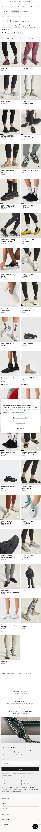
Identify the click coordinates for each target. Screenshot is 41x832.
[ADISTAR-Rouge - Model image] (10, 54)
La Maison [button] (4, 804)
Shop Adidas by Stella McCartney (12, 33)
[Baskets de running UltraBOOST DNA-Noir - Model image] (10, 225)
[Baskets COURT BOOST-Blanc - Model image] (31, 156)
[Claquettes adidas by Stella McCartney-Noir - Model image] (31, 438)
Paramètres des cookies (20, 417)
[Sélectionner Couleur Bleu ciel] (7, 384)
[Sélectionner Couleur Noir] (2, 384)
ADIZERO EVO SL (27, 69)
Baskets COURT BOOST (29, 170)
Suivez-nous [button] (5, 814)
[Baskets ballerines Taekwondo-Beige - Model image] (10, 294)
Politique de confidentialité (13, 791)
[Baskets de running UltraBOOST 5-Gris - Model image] (31, 541)
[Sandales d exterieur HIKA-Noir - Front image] (10, 472)
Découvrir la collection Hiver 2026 (20, 2)
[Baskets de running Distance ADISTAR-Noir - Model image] (10, 191)
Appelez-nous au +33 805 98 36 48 (20, 711)
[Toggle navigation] (38, 6)
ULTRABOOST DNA (7, 136)
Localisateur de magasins (20, 691)
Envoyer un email (20, 701)
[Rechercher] (31, 6)
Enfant (6, 784)
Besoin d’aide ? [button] (6, 819)
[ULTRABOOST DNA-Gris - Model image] (10, 122)
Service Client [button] (6, 798)
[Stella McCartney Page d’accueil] (14, 6)
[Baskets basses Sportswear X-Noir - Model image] (31, 472)
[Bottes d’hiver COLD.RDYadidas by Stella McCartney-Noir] (10, 541)
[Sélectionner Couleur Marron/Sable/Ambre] (4, 384)
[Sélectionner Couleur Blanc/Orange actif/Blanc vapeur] (2, 631)
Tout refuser (20, 428)
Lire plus (4, 777)
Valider (20, 769)
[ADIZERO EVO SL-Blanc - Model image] (10, 87)
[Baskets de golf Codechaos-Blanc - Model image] (31, 507)
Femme (6, 780)
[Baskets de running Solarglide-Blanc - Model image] (10, 610)
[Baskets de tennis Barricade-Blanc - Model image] (10, 329)
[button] (35, 826)
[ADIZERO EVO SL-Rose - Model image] (31, 54)
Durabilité (26, 784)
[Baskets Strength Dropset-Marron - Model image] (10, 156)
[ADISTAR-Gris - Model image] (31, 576)
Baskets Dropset (27, 343)
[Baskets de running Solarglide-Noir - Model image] (31, 191)
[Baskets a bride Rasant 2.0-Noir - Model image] (10, 363)
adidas (25, 780)
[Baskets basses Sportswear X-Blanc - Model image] (10, 507)
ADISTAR (4, 69)
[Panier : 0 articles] (34, 6)
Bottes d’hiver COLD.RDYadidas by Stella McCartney (8, 557)
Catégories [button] (5, 809)
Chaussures (15, 11)
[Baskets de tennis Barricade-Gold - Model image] (31, 225)
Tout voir (5, 11)
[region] (20, 416)
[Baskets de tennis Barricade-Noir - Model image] (10, 260)
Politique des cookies (18, 412)
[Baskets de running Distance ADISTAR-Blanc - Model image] (31, 294)
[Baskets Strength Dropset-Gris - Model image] (31, 610)
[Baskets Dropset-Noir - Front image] (31, 329)
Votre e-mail (5, 759)
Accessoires (25, 11)
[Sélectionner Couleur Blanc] (4, 631)
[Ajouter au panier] (18, 64)
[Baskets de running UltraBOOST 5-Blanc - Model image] (31, 260)
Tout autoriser (20, 423)
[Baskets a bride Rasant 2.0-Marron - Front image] (31, 363)
